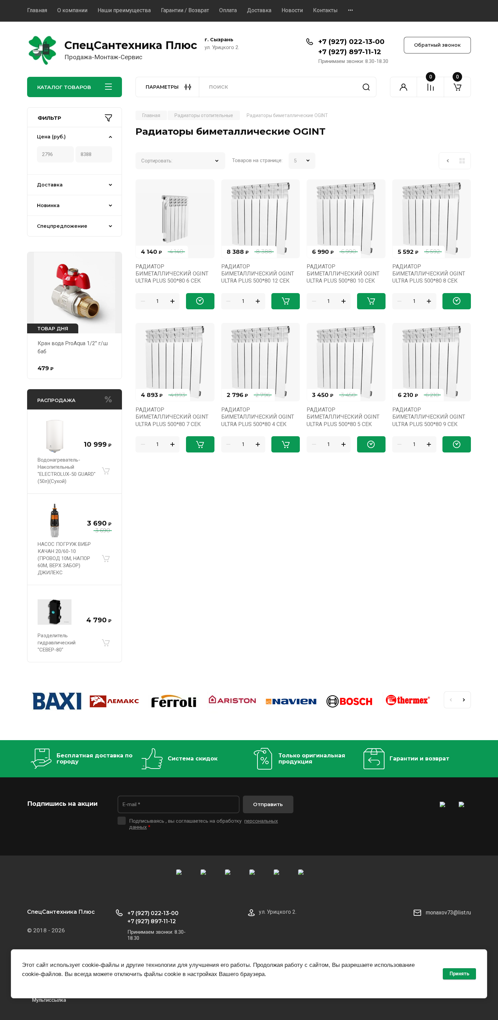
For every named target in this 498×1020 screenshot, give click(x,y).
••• (350, 10)
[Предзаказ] (200, 301)
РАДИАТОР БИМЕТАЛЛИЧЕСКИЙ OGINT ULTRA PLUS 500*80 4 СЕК (257, 416)
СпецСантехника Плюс (130, 45)
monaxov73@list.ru (448, 912)
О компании (72, 10)
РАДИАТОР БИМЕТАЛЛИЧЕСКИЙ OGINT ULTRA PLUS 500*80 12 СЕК (257, 273)
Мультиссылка (49, 1000)
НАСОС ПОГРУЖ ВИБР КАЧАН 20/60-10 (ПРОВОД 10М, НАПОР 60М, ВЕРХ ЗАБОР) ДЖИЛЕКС (64, 558)
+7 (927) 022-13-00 (351, 42)
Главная (37, 10)
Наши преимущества (124, 10)
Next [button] (464, 699)
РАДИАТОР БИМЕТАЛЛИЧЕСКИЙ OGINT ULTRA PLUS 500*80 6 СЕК (172, 273)
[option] (56, 702)
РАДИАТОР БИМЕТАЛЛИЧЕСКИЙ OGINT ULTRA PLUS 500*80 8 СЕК (428, 273)
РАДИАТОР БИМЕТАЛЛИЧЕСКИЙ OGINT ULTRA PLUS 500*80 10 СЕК (343, 273)
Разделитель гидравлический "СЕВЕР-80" (57, 643)
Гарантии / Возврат (185, 10)
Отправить (268, 804)
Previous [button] (450, 699)
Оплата (228, 10)
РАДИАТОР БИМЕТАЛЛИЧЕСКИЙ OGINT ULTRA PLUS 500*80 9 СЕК (428, 416)
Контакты (325, 10)
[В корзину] (105, 470)
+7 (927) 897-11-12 (349, 52)
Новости (292, 10)
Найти (366, 87)
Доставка (259, 10)
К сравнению (144, 188)
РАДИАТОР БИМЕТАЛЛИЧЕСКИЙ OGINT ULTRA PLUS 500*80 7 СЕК (172, 416)
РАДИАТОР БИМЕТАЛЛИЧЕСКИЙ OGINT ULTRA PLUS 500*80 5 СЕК (343, 416)
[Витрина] (462, 161)
